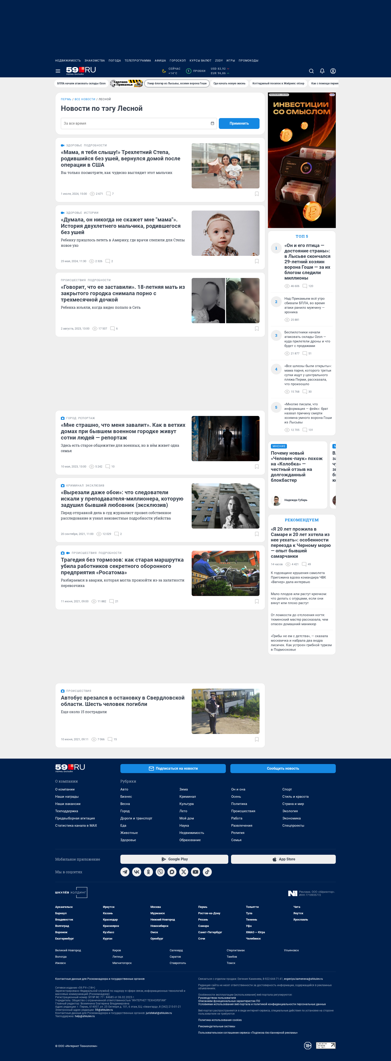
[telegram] (124, 871)
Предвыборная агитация (75, 818)
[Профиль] (333, 71)
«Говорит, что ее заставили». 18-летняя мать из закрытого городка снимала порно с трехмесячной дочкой (123, 293)
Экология (290, 811)
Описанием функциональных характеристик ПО (229, 1001)
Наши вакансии (68, 804)
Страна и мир (293, 804)
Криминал (187, 797)
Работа (236, 818)
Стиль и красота (295, 797)
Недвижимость (68, 60)
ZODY (219, 60)
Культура (186, 804)
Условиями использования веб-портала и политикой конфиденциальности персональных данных (262, 1004)
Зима (183, 789)
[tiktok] (207, 871)
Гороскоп (178, 60)
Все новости (85, 99)
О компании (65, 789)
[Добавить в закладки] (257, 194)
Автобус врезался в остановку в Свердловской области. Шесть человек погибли (123, 701)
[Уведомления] (322, 71)
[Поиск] (311, 71)
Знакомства (95, 60)
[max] (171, 871)
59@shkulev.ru (104, 1009)
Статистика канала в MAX (76, 826)
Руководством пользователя (217, 997)
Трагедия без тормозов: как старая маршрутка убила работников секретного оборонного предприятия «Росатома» (122, 566)
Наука (184, 826)
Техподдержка (66, 811)
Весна (125, 804)
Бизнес (126, 797)
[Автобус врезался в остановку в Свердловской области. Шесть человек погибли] (226, 711)
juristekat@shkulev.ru (159, 1013)
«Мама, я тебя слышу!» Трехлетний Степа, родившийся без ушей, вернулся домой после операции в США (120, 158)
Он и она (238, 789)
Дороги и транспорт (136, 818)
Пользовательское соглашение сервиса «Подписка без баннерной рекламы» (248, 1032)
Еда (123, 826)
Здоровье (128, 840)
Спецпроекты (293, 826)
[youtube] (195, 871)
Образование (190, 840)
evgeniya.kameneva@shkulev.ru (303, 978)
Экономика (291, 818)
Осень (236, 797)
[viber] (160, 871)
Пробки (196, 71)
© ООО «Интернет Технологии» (76, 1046)
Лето (183, 811)
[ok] (148, 871)
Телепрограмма (138, 60)
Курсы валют (201, 60)
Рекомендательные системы (216, 1026)
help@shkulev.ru (85, 1016)
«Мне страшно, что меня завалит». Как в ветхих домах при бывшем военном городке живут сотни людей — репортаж (123, 431)
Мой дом (186, 818)
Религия (237, 833)
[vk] (136, 871)
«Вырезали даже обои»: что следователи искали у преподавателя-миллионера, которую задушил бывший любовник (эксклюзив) (122, 498)
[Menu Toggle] (57, 71)
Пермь (66, 99)
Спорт (287, 789)
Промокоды (248, 60)
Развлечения (241, 826)
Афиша (160, 60)
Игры (230, 60)
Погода (115, 60)
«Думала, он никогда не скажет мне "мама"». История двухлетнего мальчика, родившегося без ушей (121, 225)
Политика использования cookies (220, 1020)
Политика (239, 804)
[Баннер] (126, 83)
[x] (183, 871)
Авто (124, 789)
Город (125, 811)
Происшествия (243, 811)
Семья (236, 840)
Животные (129, 833)
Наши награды (67, 797)
